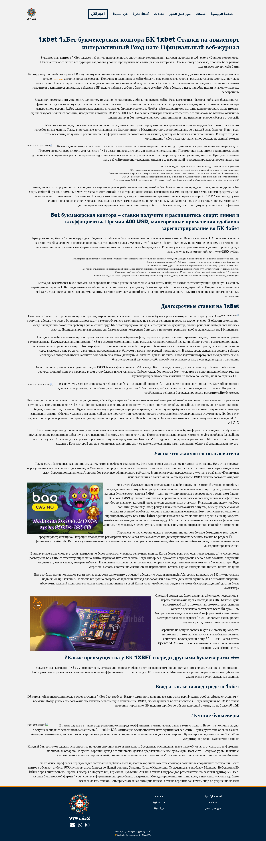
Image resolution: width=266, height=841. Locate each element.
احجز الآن (98, 13)
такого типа (58, 79)
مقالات (159, 13)
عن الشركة (120, 13)
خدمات (201, 13)
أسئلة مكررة (141, 13)
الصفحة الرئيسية (222, 13)
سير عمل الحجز (180, 13)
